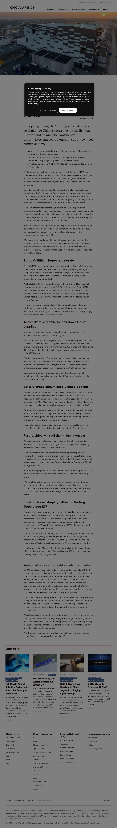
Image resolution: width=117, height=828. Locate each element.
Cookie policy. (33, 103)
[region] (59, 99)
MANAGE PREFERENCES (48, 110)
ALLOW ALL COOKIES (68, 110)
